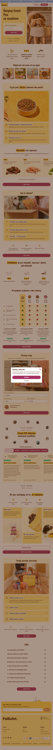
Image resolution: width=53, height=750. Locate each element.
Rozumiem (26, 377)
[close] (40, 369)
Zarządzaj (26, 380)
